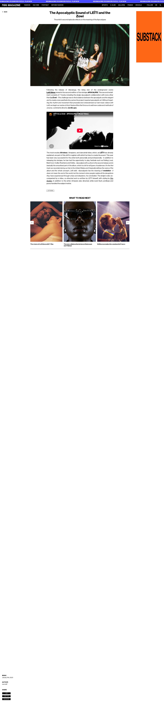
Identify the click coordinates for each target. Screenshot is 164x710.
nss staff (4, 684)
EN (156, 5)
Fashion (27, 5)
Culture (36, 5)
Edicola (139, 5)
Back (5, 12)
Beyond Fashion (57, 5)
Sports (105, 5)
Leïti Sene (50, 190)
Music (4, 675)
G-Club (113, 5)
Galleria (121, 5)
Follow (150, 5)
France (130, 5)
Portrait (45, 5)
